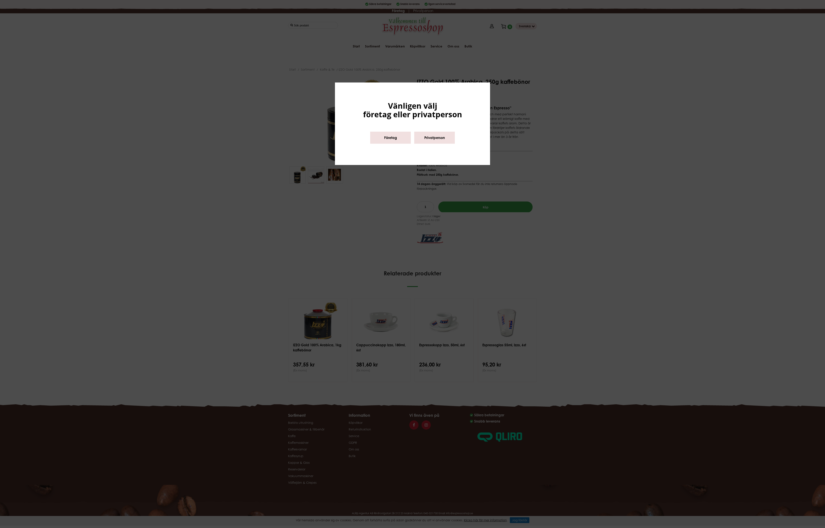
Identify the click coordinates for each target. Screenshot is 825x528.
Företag (390, 138)
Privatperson (434, 138)
